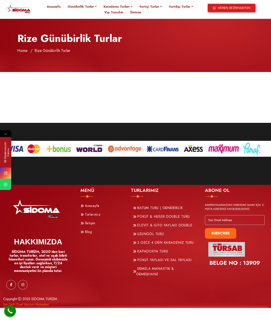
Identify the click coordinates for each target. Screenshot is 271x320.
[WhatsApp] (5, 184)
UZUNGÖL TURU (150, 233)
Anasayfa (54, 6)
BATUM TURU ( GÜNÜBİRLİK (159, 207)
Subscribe (220, 233)
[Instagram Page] (5, 173)
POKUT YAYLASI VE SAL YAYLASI (164, 260)
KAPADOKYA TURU (152, 251)
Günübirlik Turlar (81, 6)
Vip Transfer (113, 12)
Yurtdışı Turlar (179, 6)
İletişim (89, 223)
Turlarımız (92, 214)
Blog (88, 231)
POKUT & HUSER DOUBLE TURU (163, 216)
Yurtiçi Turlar (149, 6)
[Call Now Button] (10, 311)
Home (22, 50)
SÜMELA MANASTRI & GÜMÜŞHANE (155, 271)
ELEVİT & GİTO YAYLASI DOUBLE (164, 225)
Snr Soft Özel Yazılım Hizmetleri (26, 304)
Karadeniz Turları (117, 6)
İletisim (135, 12)
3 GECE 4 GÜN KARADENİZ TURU (165, 242)
